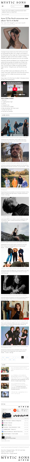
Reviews (10, 447)
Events (21, 447)
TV (18, 447)
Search (26, 6)
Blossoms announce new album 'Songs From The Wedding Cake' (14, 347)
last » (14, 359)
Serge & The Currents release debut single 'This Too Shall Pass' (19, 377)
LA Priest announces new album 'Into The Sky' (14, 163)
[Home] (13, 2)
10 (4, 359)
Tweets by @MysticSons (5, 440)
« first (3, 357)
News (3, 14)
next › (10, 359)
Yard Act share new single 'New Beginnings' (14, 268)
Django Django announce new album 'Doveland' (12, 189)
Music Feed (6, 14)
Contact (26, 447)
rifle (6, 455)
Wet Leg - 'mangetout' (19, 392)
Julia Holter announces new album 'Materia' (14, 295)
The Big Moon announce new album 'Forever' (14, 137)
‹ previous (7, 357)
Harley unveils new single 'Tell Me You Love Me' (14, 321)
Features (15, 447)
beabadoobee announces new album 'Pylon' (14, 242)
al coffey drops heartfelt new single (11, 217)
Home (2, 447)
